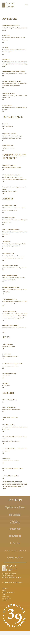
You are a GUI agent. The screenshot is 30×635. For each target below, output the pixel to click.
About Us (5, 588)
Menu (4, 590)
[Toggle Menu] (26, 5)
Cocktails (5, 596)
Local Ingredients (8, 592)
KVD (21, 582)
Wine (3, 594)
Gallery (5, 600)
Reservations (6, 598)
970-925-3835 (5, 577)
